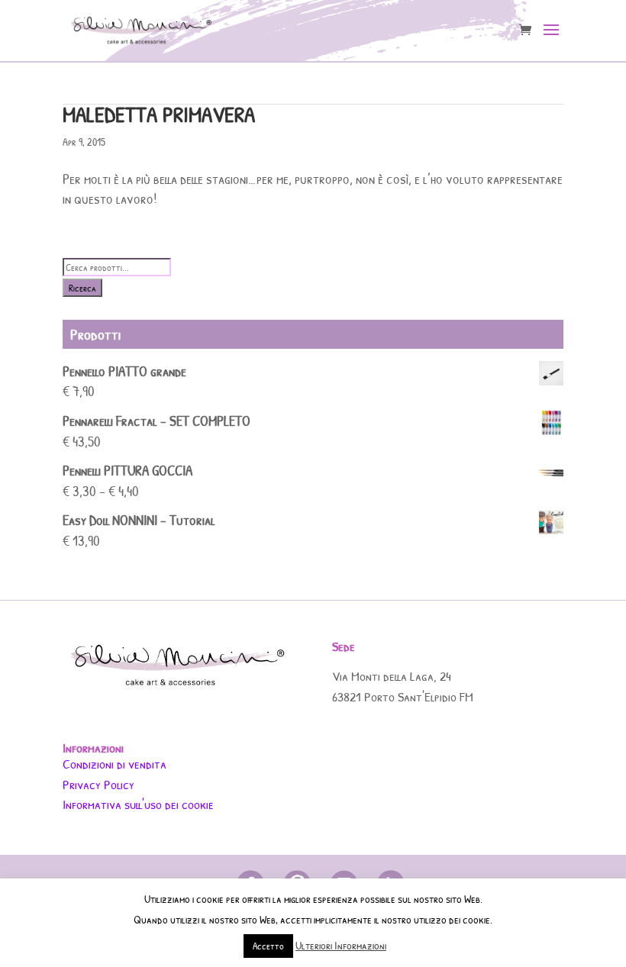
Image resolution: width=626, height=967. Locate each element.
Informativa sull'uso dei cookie (138, 804)
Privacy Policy (98, 784)
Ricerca (82, 288)
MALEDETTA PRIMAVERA (159, 114)
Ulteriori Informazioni (340, 945)
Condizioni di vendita (114, 763)
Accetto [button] (268, 945)
